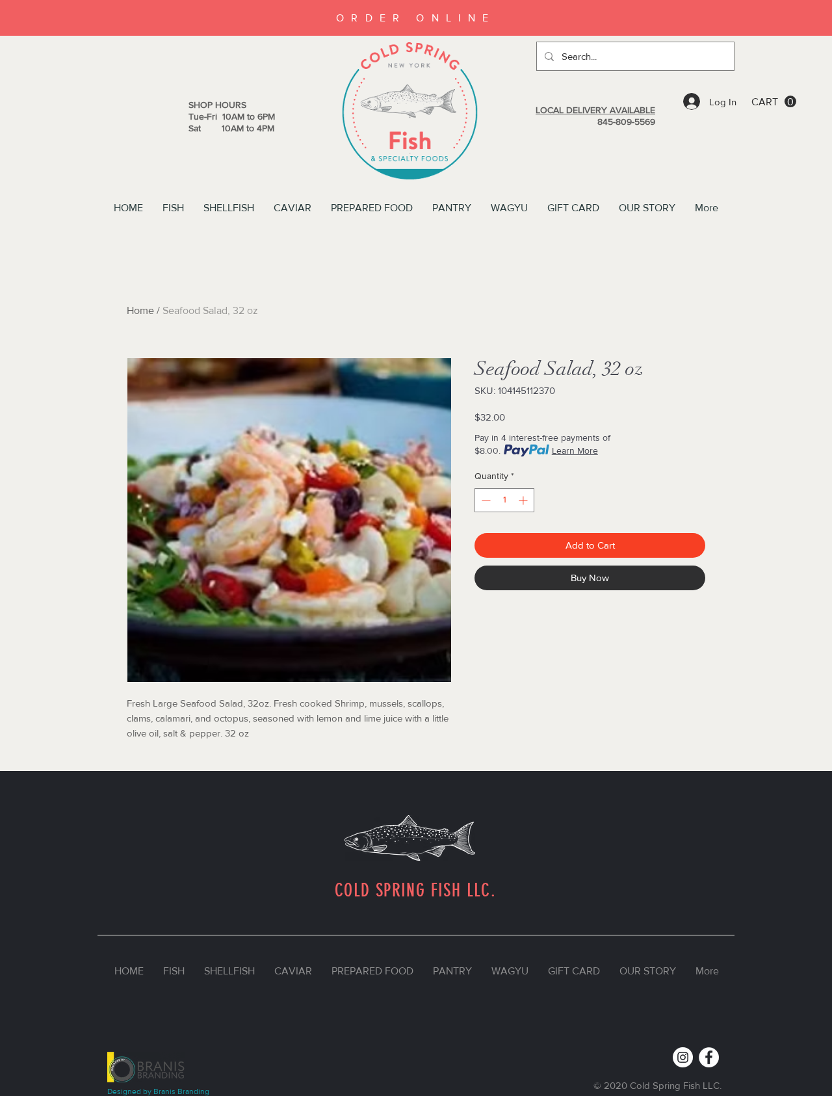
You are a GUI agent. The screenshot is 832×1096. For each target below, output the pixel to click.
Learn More (575, 450)
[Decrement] (484, 500)
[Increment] (524, 500)
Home (140, 310)
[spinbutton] (504, 500)
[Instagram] (683, 1057)
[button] (773, 102)
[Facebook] (709, 1057)
